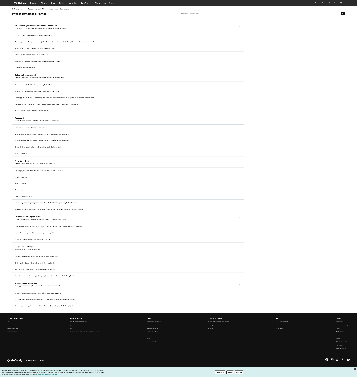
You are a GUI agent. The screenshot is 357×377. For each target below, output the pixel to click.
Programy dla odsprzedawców (215, 325)
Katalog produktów (152, 341)
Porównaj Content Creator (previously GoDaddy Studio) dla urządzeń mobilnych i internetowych (46, 104)
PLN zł (42, 360)
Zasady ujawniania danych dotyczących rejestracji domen (84, 331)
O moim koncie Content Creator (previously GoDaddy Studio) (35, 35)
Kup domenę (339, 321)
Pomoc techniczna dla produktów (78, 321)
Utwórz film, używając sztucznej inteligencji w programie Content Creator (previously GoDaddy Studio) (49, 209)
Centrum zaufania (12, 335)
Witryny (338, 328)
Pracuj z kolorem (20, 183)
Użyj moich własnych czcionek (25, 67)
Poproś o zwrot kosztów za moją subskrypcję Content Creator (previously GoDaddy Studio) (45, 276)
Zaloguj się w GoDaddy (282, 321)
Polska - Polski (30, 360)
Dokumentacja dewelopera (154, 321)
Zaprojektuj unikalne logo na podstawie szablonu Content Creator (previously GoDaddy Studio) (46, 202)
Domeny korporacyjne (152, 328)
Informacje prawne (12, 331)
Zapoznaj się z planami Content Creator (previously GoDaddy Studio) (37, 61)
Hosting (338, 338)
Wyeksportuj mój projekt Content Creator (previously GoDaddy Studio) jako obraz (42, 134)
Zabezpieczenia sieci (341, 341)
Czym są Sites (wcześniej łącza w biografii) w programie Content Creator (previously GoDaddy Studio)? (48, 226)
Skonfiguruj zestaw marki (23, 196)
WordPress (339, 335)
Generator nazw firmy (152, 331)
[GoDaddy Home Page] (14, 360)
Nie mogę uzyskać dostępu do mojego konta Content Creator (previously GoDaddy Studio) (45, 299)
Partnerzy (210, 328)
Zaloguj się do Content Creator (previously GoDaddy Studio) (35, 269)
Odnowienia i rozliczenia (282, 325)
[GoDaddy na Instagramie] (332, 360)
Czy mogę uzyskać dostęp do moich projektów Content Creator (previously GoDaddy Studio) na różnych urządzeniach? (54, 42)
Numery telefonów (341, 348)
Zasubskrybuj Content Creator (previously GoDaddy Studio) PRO (36, 256)
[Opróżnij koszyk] (341, 3)
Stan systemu (64, 9)
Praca (8, 325)
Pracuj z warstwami (21, 153)
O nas (8, 321)
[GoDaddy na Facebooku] (326, 360)
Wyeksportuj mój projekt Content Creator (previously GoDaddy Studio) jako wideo (42, 140)
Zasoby (71, 328)
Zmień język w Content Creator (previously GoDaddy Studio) (35, 48)
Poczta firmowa (340, 331)
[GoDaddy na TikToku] (337, 360)
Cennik (111, 3)
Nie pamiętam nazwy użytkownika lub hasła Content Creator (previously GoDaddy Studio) (44, 306)
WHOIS (148, 338)
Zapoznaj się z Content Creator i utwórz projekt (30, 127)
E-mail (53, 3)
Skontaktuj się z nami (12, 328)
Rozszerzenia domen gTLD (343, 325)
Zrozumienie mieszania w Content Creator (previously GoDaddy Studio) (38, 147)
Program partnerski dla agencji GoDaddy (218, 321)
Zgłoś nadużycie (74, 325)
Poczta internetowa (152, 335)
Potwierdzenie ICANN (152, 325)
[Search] (343, 13)
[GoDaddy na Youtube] (348, 360)
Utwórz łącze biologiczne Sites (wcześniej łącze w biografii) (34, 233)
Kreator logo (339, 345)
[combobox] (260, 14)
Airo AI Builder (100, 3)
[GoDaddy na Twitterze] (343, 360)
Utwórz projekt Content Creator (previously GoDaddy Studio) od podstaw (39, 170)
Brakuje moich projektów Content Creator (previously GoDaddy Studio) (38, 293)
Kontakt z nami (53, 9)
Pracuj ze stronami (21, 190)
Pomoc (30, 9)
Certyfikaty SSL (86, 3)
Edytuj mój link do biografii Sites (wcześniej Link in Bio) (33, 239)
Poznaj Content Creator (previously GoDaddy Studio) (32, 54)
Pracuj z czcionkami (21, 177)
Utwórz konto (279, 328)
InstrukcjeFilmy (40, 9)
